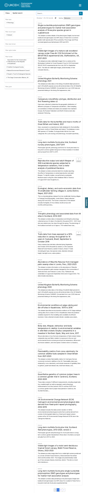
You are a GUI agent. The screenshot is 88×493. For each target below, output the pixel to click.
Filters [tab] (8, 13)
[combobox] (19, 22)
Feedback (86, 202)
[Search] (81, 13)
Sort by (61, 18)
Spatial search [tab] (18, 13)
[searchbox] (5, 26)
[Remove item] (6, 22)
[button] (55, 18)
